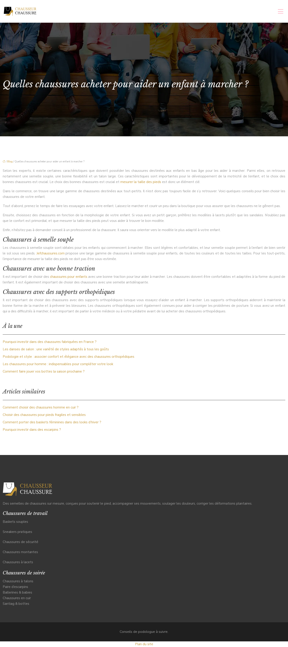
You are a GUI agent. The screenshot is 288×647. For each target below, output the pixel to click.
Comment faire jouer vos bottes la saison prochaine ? (44, 371)
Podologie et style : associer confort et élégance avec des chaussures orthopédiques (68, 356)
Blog (10, 161)
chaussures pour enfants (68, 276)
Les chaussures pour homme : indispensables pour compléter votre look (58, 364)
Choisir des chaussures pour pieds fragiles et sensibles (44, 415)
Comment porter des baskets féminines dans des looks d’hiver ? (52, 422)
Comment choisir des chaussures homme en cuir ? (41, 407)
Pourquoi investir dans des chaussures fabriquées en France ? (50, 342)
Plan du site (144, 644)
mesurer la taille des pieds (140, 182)
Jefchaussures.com (50, 253)
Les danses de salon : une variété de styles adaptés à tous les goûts (56, 349)
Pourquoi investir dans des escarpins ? (32, 429)
